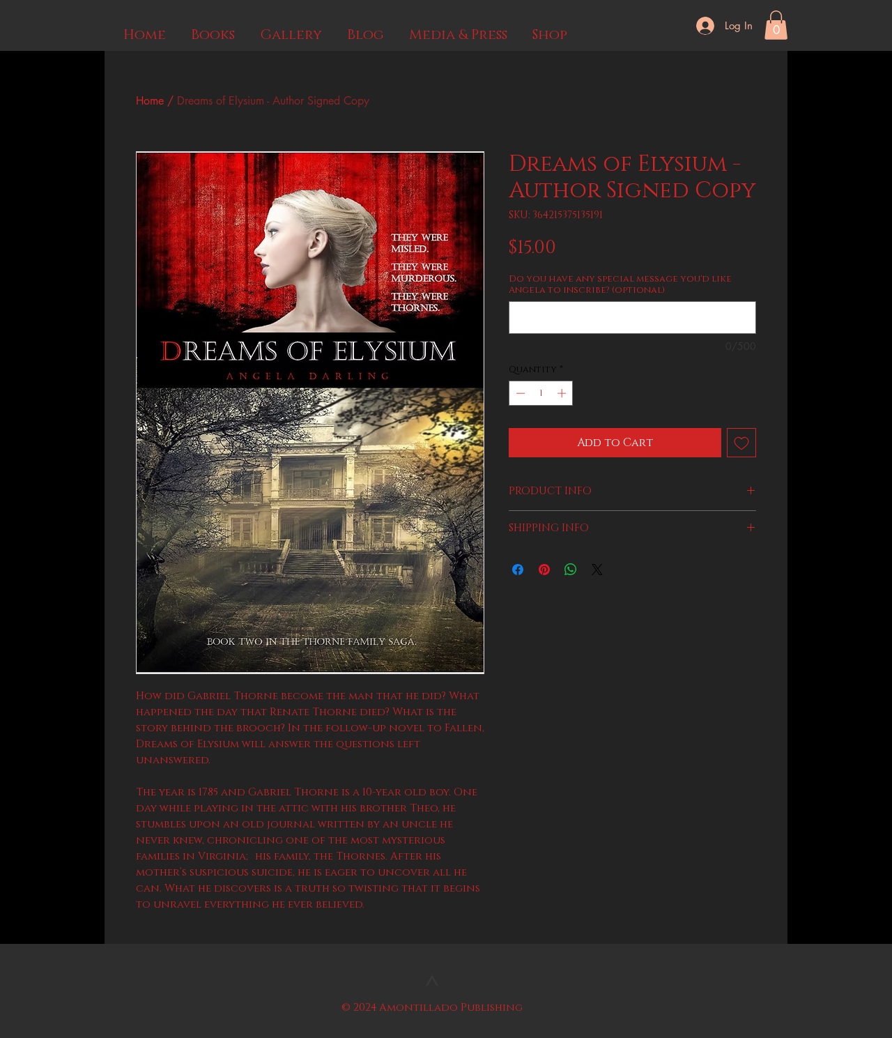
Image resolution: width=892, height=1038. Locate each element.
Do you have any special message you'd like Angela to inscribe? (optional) (620, 284)
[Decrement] (519, 393)
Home (150, 100)
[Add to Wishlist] (741, 442)
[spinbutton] (541, 393)
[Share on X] (597, 569)
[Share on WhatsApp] (570, 569)
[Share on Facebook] (517, 569)
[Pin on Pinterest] (544, 569)
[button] (776, 25)
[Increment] (563, 393)
